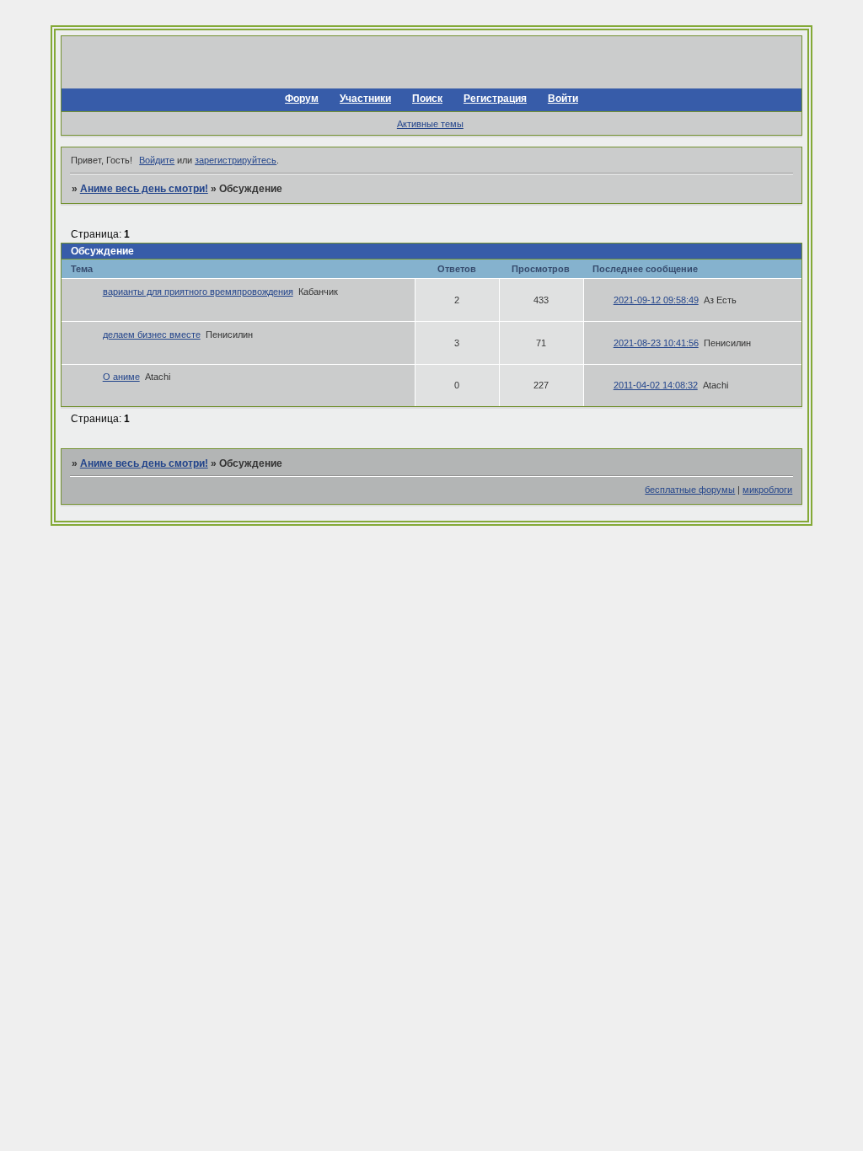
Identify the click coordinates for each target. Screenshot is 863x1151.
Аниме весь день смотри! (144, 189)
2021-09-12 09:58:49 (656, 300)
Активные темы (430, 124)
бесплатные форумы (690, 489)
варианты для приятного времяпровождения (198, 291)
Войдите (156, 160)
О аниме (121, 377)
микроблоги (767, 489)
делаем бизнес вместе (152, 334)
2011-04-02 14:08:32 (656, 385)
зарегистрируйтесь (235, 160)
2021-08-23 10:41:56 (656, 343)
